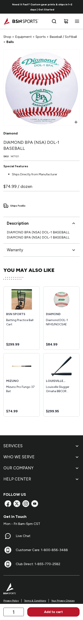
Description (18, 223)
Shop (7, 37)
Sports (41, 37)
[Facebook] (7, 503)
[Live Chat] (7, 535)
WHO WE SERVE (19, 456)
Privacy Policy (11, 600)
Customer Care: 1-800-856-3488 (42, 550)
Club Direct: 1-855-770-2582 (38, 564)
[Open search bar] (54, 21)
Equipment (23, 37)
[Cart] (66, 21)
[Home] (21, 21)
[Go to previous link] (6, 7)
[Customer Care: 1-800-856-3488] (7, 550)
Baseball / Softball (63, 37)
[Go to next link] (78, 7)
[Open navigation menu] (76, 21)
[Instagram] (25, 503)
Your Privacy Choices (62, 600)
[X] (16, 503)
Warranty (15, 249)
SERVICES (13, 445)
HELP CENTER (17, 479)
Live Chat (23, 536)
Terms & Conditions (35, 600)
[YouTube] (34, 503)
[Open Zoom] (76, 122)
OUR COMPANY (18, 468)
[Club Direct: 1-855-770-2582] (7, 564)
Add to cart (53, 612)
